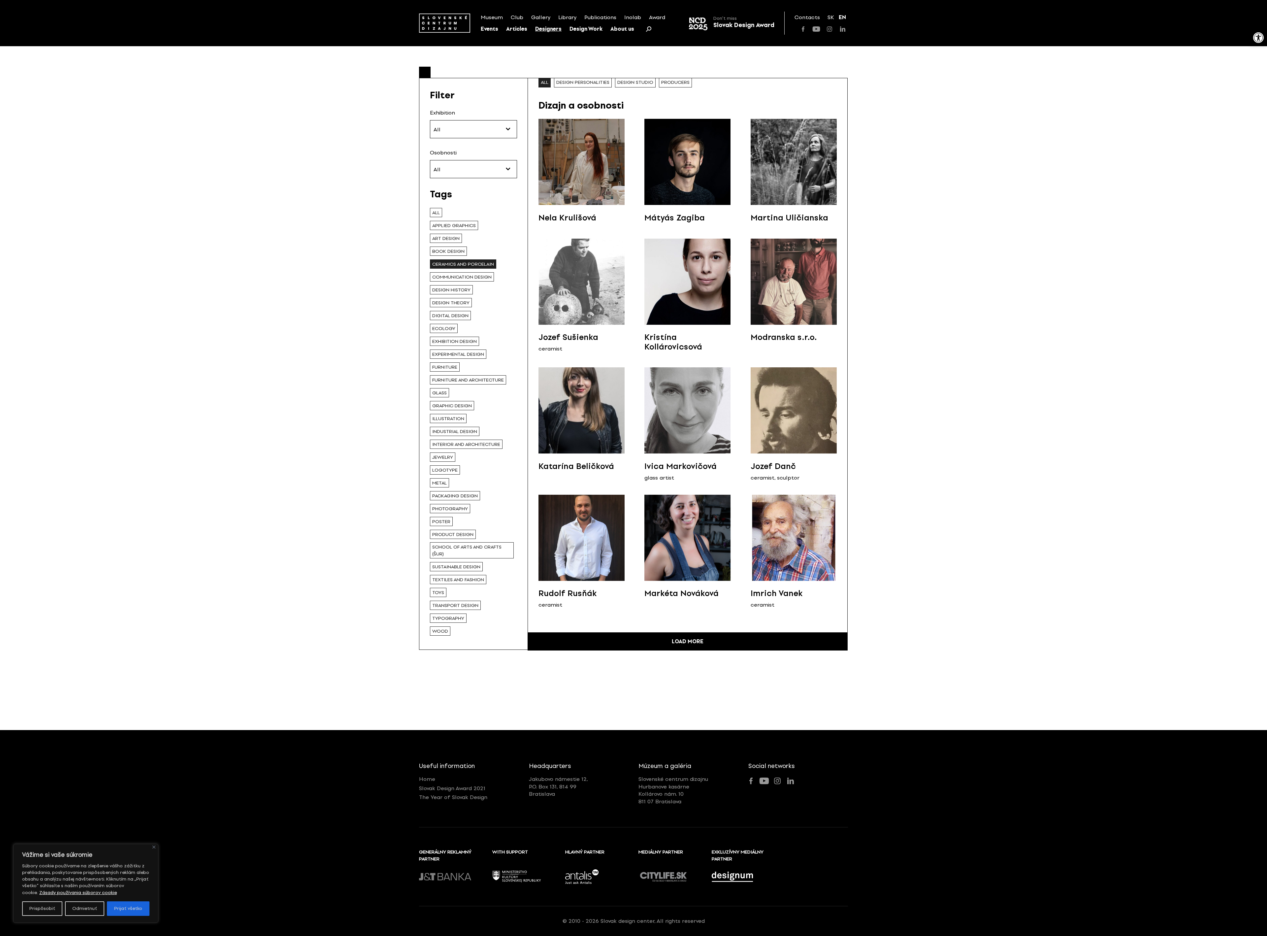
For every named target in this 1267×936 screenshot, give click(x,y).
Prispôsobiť (42, 908)
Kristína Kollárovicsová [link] (673, 341)
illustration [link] (448, 418)
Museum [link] (492, 17)
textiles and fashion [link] (458, 580)
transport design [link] (455, 605)
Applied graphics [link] (454, 225)
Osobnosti (443, 153)
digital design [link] (450, 315)
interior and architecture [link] (466, 444)
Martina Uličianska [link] (789, 217)
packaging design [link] (455, 496)
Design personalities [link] (582, 82)
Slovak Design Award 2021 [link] (452, 788)
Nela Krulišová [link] (567, 217)
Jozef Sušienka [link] (568, 337)
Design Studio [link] (635, 82)
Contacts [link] (807, 17)
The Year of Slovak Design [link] (453, 797)
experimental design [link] (458, 354)
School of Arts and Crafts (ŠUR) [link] (467, 550)
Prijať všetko (128, 908)
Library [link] (567, 17)
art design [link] (446, 238)
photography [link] (450, 509)
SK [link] (831, 17)
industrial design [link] (454, 431)
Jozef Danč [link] (773, 466)
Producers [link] (675, 82)
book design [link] (448, 251)
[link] (1258, 37)
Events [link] (489, 29)
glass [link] (439, 393)
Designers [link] (548, 29)
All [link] (436, 213)
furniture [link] (444, 367)
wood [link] (440, 631)
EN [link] (842, 17)
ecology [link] (443, 328)
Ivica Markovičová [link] (680, 466)
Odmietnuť (84, 908)
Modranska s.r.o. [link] (784, 337)
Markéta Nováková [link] (681, 593)
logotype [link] (445, 470)
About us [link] (622, 29)
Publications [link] (600, 17)
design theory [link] (451, 303)
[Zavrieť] (153, 847)
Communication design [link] (462, 277)
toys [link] (438, 592)
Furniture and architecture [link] (468, 380)
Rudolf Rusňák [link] (567, 593)
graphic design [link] (452, 406)
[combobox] (473, 129)
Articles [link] (516, 29)
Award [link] (657, 17)
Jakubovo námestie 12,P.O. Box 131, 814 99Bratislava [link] (558, 786)
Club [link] (517, 17)
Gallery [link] (540, 17)
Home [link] (427, 779)
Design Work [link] (585, 29)
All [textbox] (437, 129)
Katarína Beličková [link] (576, 466)
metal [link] (439, 483)
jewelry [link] (442, 457)
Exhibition (442, 113)
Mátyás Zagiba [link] (674, 217)
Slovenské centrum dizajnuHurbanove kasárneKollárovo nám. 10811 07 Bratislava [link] (673, 790)
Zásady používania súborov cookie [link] (78, 892)
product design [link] (452, 534)
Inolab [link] (632, 17)
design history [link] (451, 290)
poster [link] (441, 521)
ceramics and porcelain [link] (463, 264)
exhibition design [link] (454, 341)
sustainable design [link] (456, 567)
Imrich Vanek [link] (777, 593)
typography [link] (448, 618)
